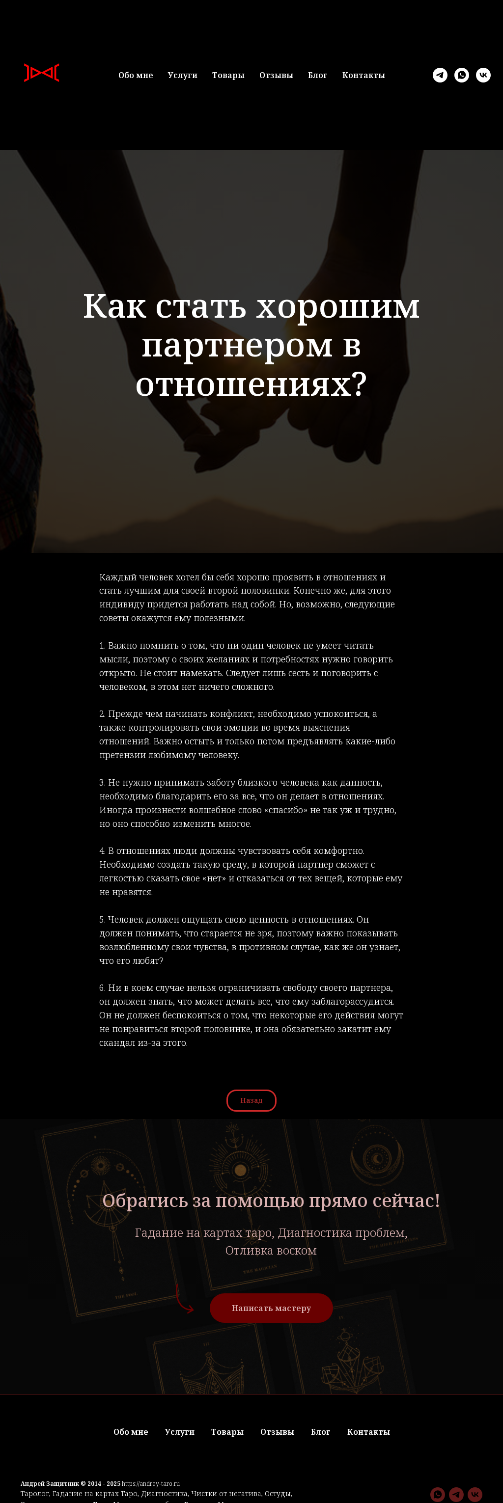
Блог (318, 75)
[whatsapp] (461, 75)
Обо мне (135, 75)
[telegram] (440, 75)
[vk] (483, 75)
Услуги (182, 75)
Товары (228, 75)
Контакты (363, 75)
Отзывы (276, 75)
